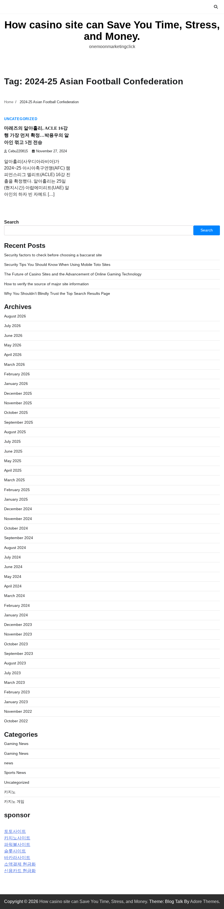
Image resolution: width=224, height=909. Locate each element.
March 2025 (14, 480)
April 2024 (13, 586)
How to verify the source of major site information (46, 284)
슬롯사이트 (15, 851)
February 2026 (17, 374)
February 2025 (17, 490)
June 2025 (13, 451)
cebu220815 (18, 151)
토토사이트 (15, 831)
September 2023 (18, 654)
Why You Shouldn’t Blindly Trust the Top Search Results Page (57, 294)
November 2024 (18, 519)
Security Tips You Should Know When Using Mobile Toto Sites (57, 265)
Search (11, 222)
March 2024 (14, 596)
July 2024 (12, 557)
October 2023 (16, 644)
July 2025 (12, 441)
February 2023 (17, 692)
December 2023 (18, 625)
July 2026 (12, 326)
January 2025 (16, 499)
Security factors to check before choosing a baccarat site (53, 255)
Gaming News (16, 744)
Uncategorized (20, 119)
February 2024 (17, 606)
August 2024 (15, 548)
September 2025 (18, 422)
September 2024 (18, 538)
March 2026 (14, 365)
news (8, 763)
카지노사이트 (17, 838)
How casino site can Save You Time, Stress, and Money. (112, 30)
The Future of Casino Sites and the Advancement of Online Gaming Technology (73, 274)
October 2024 (16, 528)
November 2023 (18, 634)
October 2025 (16, 413)
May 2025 (12, 461)
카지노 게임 (14, 802)
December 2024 (18, 509)
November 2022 (18, 711)
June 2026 (13, 336)
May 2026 (12, 345)
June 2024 (13, 567)
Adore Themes (204, 901)
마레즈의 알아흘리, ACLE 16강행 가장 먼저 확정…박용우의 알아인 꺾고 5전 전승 (36, 135)
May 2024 (12, 577)
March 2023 (14, 683)
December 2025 (18, 393)
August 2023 (15, 663)
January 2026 (16, 384)
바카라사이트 (17, 857)
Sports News (15, 773)
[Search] (216, 7)
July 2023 (12, 673)
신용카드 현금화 (20, 870)
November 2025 (18, 403)
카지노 (10, 792)
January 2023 (16, 702)
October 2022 (16, 721)
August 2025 (15, 432)
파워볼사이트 (17, 844)
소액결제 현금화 (20, 864)
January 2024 (16, 615)
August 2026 (15, 316)
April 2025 (13, 470)
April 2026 (13, 355)
